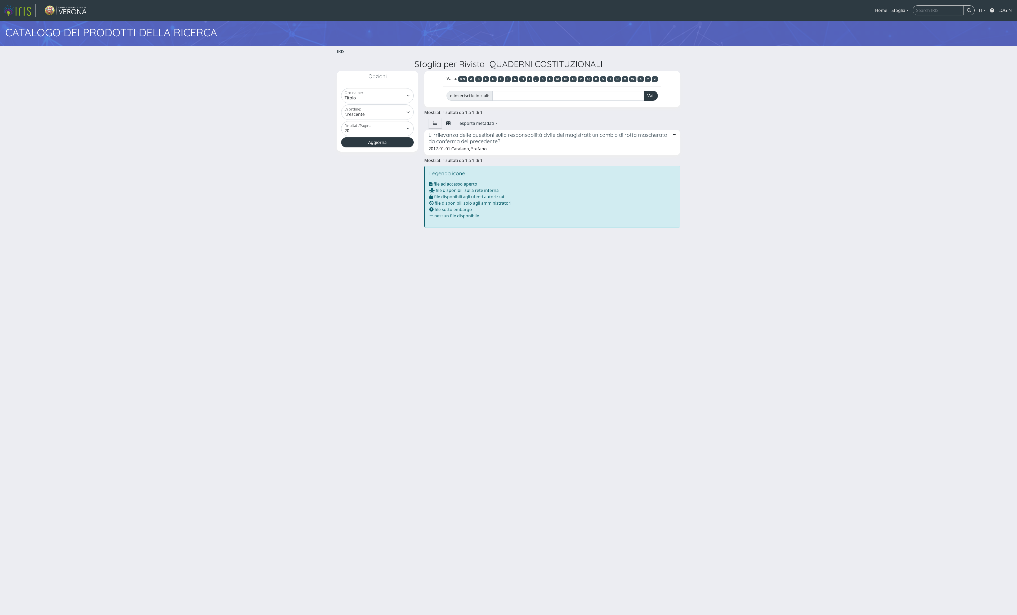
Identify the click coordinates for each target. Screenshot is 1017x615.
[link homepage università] (66, 10)
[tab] (435, 123)
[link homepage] (19, 10)
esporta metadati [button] (477, 123)
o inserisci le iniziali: (469, 96)
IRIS (341, 51)
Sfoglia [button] (898, 10)
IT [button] (981, 10)
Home (881, 10)
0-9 (462, 79)
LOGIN (1005, 10)
